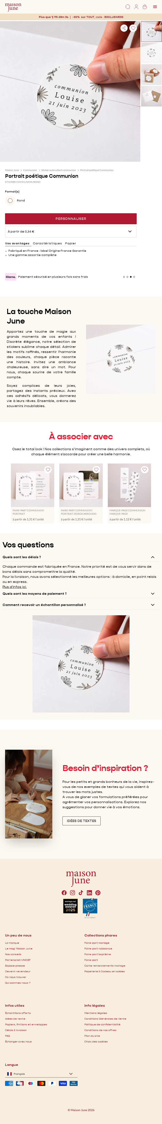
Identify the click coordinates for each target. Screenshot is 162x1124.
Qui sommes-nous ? (17, 982)
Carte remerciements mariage (104, 965)
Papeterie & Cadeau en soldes (104, 971)
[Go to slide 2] (127, 277)
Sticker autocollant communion (58, 170)
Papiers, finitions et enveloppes (26, 1024)
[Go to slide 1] (124, 277)
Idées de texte (15, 1018)
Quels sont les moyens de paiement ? (35, 593)
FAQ (7, 1035)
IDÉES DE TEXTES (81, 821)
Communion (30, 170)
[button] (113, 17)
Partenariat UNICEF (18, 959)
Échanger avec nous (18, 1041)
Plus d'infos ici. (15, 587)
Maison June (12, 170)
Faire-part (91, 959)
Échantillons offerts (18, 1013)
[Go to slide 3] (131, 277)
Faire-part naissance (98, 948)
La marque (12, 942)
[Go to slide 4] (134, 277)
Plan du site (92, 1035)
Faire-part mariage (96, 942)
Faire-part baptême (97, 954)
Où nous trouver (15, 977)
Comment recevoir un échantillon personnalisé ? (44, 605)
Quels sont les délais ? (22, 557)
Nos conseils (13, 954)
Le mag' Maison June (18, 948)
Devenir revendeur (18, 971)
